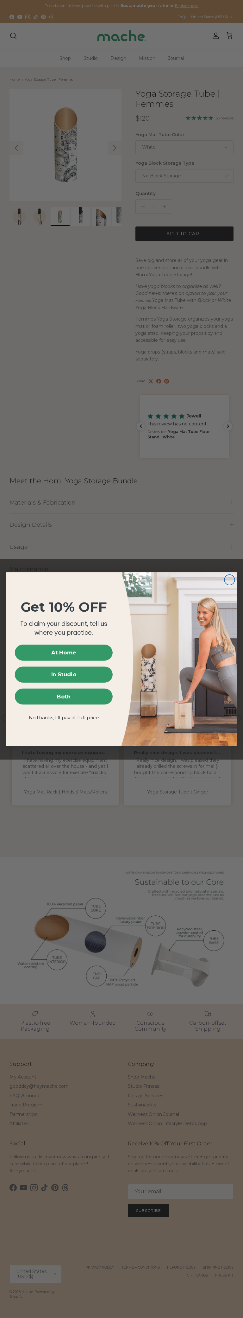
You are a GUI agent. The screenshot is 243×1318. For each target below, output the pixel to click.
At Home (63, 652)
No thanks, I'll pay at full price (64, 718)
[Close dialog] (229, 580)
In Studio (64, 674)
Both (64, 696)
